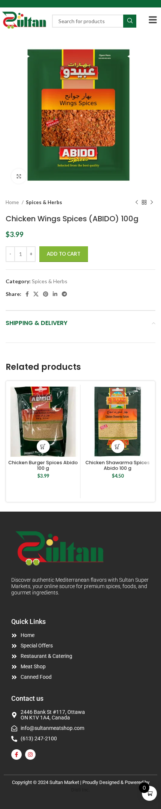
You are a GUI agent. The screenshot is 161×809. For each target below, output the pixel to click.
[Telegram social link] (64, 294)
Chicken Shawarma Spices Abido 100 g (117, 465)
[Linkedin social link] (55, 294)
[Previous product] (136, 202)
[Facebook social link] (27, 294)
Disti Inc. (80, 790)
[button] (43, 446)
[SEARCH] (129, 21)
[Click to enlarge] (18, 176)
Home (13, 202)
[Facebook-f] (16, 754)
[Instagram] (30, 754)
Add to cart (63, 254)
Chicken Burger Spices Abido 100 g (43, 465)
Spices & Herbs (44, 202)
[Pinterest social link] (46, 294)
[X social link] (36, 294)
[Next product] (151, 202)
